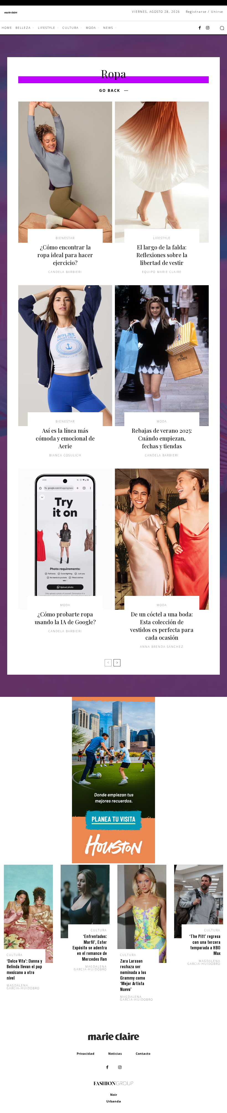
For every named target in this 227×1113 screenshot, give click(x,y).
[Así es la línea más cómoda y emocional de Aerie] (65, 355)
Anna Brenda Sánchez (162, 647)
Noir (113, 1094)
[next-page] (117, 662)
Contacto (143, 1053)
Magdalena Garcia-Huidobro (23, 986)
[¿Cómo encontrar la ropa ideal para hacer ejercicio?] (65, 172)
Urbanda (113, 1101)
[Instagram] (207, 28)
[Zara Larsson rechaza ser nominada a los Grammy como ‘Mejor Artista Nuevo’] (141, 914)
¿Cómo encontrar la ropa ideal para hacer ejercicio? (65, 254)
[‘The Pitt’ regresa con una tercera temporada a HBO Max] (198, 902)
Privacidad (85, 1053)
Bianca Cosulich (65, 455)
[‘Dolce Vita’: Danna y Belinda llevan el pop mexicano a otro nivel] (28, 914)
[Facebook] (200, 28)
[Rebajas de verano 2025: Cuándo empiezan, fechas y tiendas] (162, 355)
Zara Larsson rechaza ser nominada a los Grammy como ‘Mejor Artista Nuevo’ (133, 975)
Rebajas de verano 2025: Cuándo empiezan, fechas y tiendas (162, 438)
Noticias (115, 1053)
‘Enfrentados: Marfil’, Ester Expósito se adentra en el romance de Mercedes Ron (90, 947)
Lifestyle (162, 238)
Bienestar (65, 238)
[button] (222, 28)
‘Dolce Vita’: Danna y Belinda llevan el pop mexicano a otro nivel (24, 969)
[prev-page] (108, 662)
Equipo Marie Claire (162, 272)
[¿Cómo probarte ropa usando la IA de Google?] (65, 539)
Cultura (15, 954)
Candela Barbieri (65, 272)
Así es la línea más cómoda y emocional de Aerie (65, 438)
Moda (162, 421)
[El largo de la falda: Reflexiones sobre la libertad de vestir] (162, 172)
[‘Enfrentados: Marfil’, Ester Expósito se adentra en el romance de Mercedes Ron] (85, 902)
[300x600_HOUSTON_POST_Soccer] (113, 861)
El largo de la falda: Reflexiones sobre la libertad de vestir (161, 254)
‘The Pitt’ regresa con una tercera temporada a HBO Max (204, 944)
